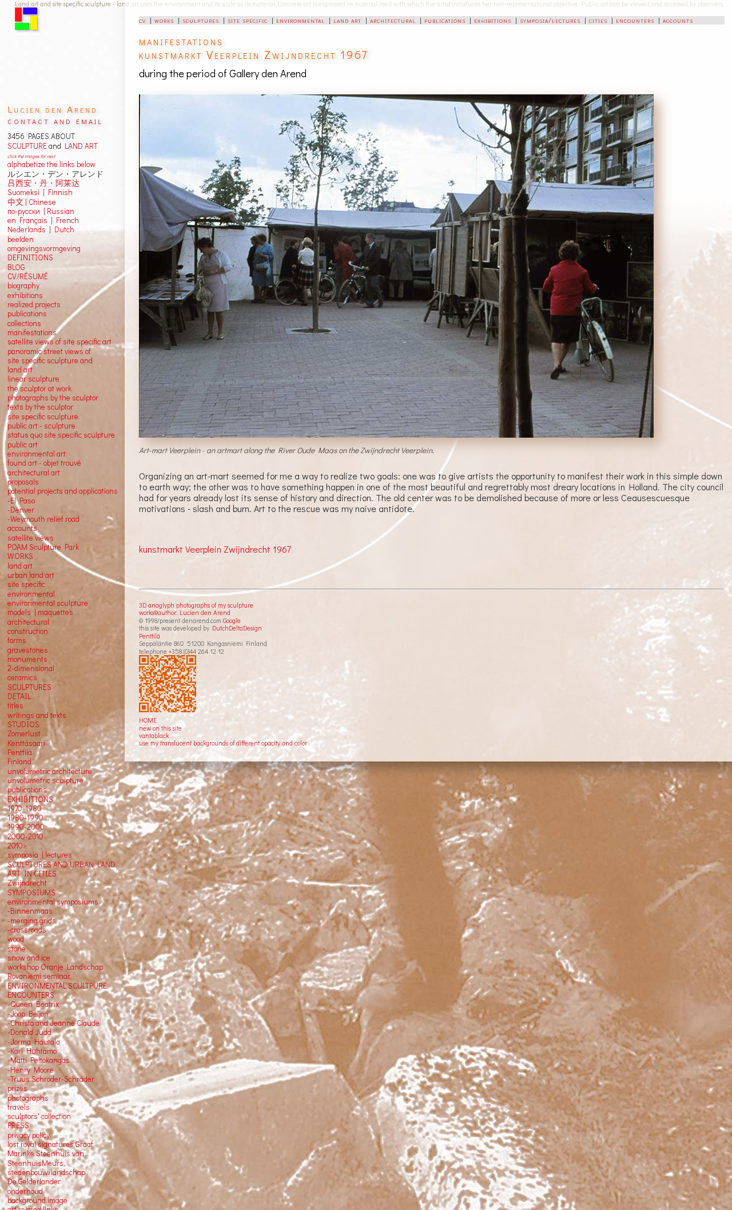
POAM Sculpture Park (43, 547)
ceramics (22, 677)
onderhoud (25, 1191)
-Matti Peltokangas (38, 1060)
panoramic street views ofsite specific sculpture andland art (50, 360)
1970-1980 (24, 808)
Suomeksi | (26, 192)
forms (16, 640)
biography (23, 285)
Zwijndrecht (27, 883)
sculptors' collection (39, 1116)
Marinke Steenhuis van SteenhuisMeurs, (45, 1158)
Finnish (59, 192)
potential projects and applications (62, 491)
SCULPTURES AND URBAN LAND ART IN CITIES (61, 869)
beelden (20, 239)
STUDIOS (23, 724)
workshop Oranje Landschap (55, 967)
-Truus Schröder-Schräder (50, 1079)
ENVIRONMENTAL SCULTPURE (57, 986)
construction (27, 631)
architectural (393, 20)
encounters (635, 20)
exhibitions (492, 20)
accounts (678, 20)
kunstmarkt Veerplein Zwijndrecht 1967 (215, 549)
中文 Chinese (31, 202)
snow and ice (28, 958)
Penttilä (149, 636)
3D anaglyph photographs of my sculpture (196, 605)
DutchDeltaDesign (237, 628)
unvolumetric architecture (49, 771)
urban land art (30, 575)
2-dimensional (30, 668)
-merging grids (31, 920)
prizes (17, 1088)
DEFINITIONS (30, 257)
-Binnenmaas (30, 911)
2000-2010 (25, 836)
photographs (28, 1098)
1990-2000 (26, 827)
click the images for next (31, 156)
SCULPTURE (27, 146)
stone (16, 948)
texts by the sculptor (40, 407)
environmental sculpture (47, 603)
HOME (148, 720)
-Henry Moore (30, 1070)
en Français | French (43, 220)
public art (22, 444)
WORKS (20, 556)
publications (445, 20)
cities (598, 20)
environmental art (36, 454)
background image (37, 1200)
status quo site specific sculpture (61, 435)
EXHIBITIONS (30, 799)
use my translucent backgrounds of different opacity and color (223, 743)
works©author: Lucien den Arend (184, 612)
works (164, 20)
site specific (248, 20)
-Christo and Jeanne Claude (53, 1023)
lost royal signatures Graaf (50, 1144)
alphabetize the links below (51, 164)
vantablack (154, 735)
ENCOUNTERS (30, 995)
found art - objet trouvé (44, 463)
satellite (20, 538)
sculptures (200, 20)
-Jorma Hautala (33, 1042)
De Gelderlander (34, 1181)
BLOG (16, 267)
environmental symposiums (52, 901)
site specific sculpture (42, 416)
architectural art (33, 472)
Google (232, 620)
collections (24, 323)
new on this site (160, 728)
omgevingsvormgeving (44, 248)
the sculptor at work (39, 388)
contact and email (55, 120)
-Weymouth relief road (43, 519)
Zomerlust (24, 733)
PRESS (18, 1125)
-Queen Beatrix (33, 1004)
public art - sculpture (41, 425)
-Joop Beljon (28, 1014)
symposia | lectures (39, 855)
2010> (17, 845)
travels (18, 1107)
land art (347, 20)
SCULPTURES (29, 687)
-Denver (20, 510)
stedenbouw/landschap (46, 1172)
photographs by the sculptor (52, 397)
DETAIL (19, 696)
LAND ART (79, 146)
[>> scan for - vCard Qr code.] (169, 684)
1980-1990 (25, 817)
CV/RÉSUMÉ (27, 276)
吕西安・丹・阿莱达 (43, 183)
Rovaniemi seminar (38, 976)
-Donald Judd (29, 1032)
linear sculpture (33, 379)
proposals (23, 482)
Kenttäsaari (26, 743)
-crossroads (26, 930)
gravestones (27, 650)
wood (15, 939)
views (44, 538)
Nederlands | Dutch (40, 229)
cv (142, 20)
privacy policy (28, 1135)
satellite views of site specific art (59, 341)
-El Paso (21, 500)
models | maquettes (40, 612)
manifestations (32, 332)
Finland (19, 761)
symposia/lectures (550, 20)
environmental (300, 20)
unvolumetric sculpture (45, 780)
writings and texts (36, 715)
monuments (27, 659)
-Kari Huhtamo (32, 1051)
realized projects (34, 304)
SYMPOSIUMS (31, 892)
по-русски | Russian (40, 211)
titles (15, 705)
